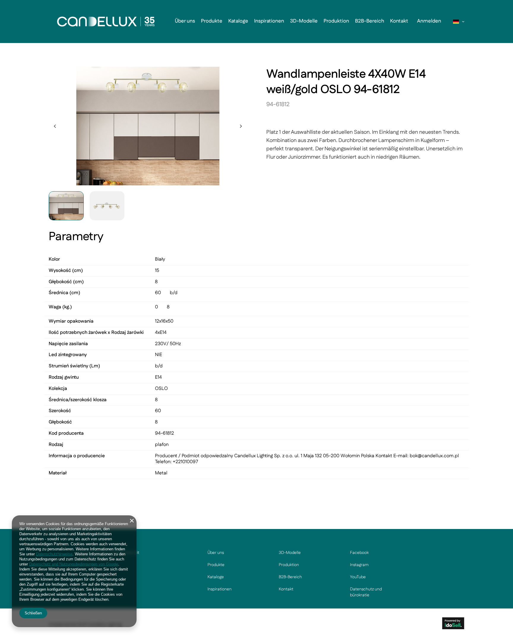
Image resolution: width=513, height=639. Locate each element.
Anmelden (429, 21)
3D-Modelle (304, 21)
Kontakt (399, 21)
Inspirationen (269, 21)
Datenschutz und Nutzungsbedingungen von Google (73, 564)
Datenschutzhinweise (54, 554)
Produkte (211, 21)
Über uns (185, 21)
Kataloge (238, 21)
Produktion (336, 21)
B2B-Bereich (369, 21)
